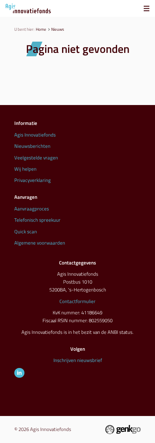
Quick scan (25, 231)
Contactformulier (77, 301)
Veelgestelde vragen (36, 157)
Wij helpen (25, 169)
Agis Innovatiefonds (35, 134)
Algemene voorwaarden (39, 242)
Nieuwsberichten (32, 146)
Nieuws (57, 29)
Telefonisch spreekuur (37, 220)
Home (41, 29)
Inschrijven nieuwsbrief (77, 360)
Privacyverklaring (32, 180)
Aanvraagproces (31, 208)
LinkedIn (19, 373)
